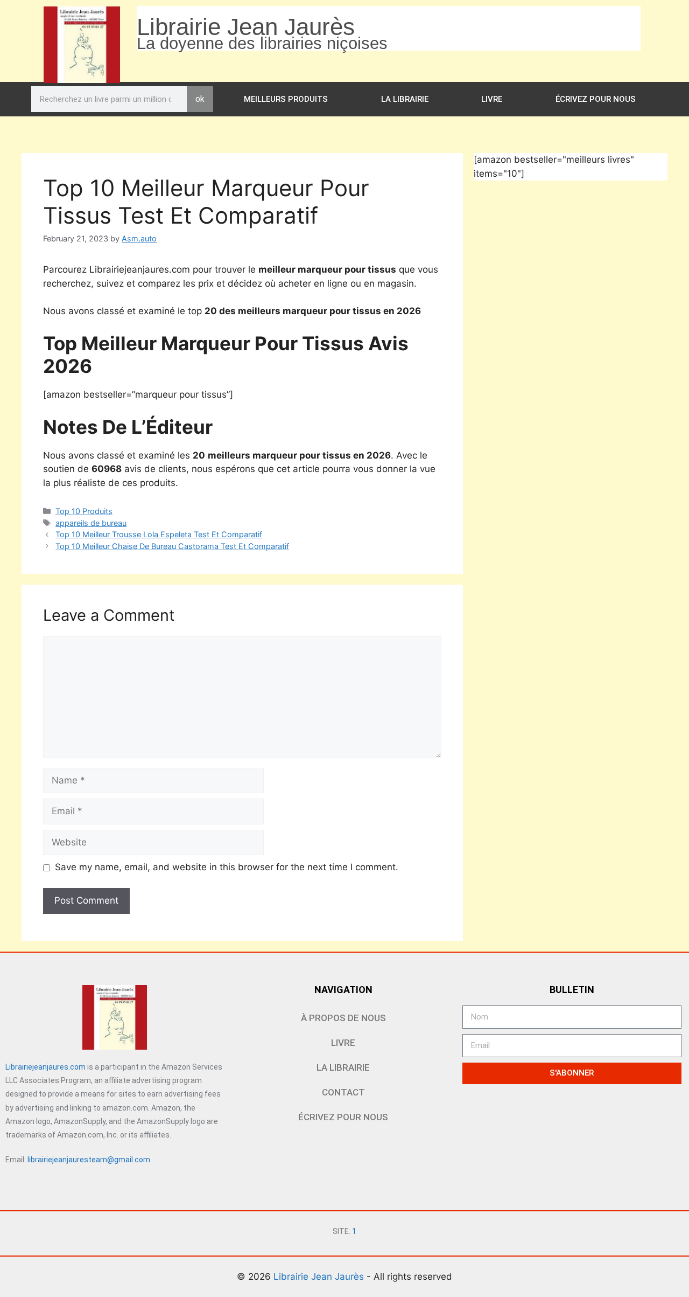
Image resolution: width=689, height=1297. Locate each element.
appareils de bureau (90, 523)
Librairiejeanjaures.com (45, 1067)
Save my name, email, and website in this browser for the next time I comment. (226, 867)
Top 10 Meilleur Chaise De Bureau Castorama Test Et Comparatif (172, 546)
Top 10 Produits (84, 511)
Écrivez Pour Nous (596, 99)
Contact (343, 1092)
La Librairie (404, 99)
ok (200, 99)
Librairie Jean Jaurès (320, 1276)
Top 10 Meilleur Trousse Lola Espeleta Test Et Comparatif (158, 534)
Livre (491, 99)
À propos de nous (343, 1017)
